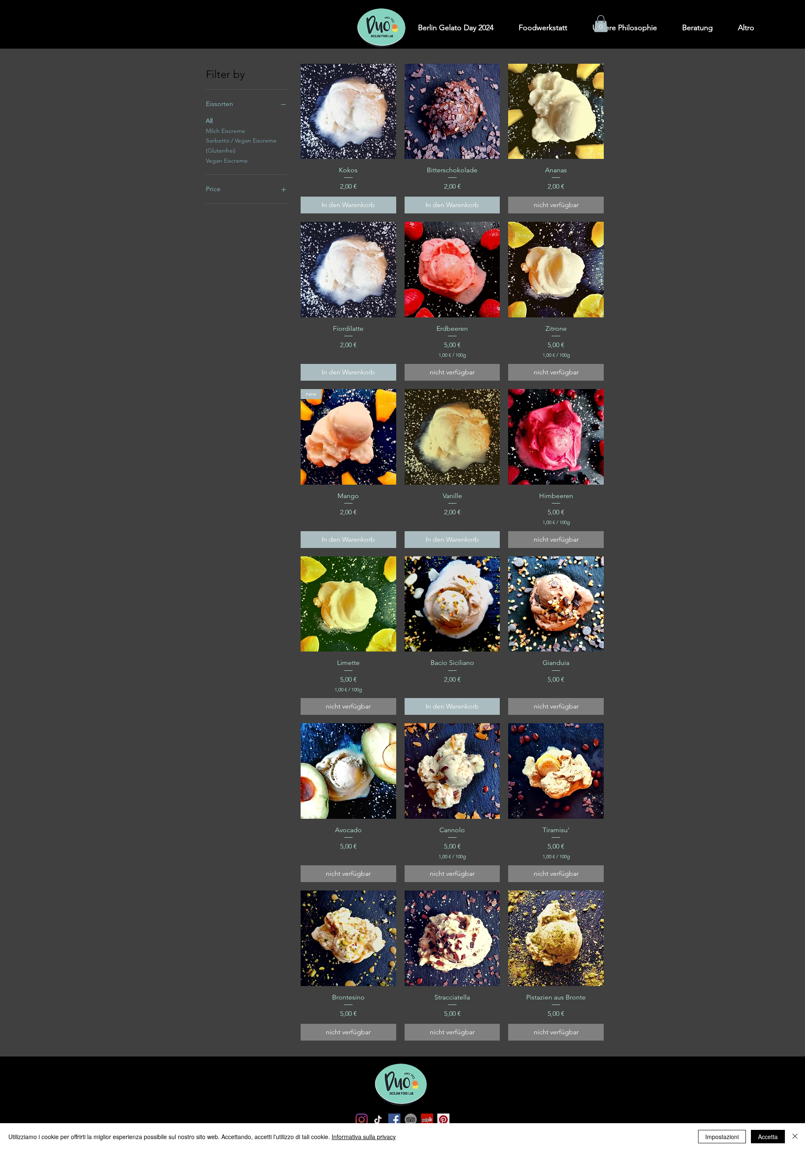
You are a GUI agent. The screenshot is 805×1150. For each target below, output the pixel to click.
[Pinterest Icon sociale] (443, 1120)
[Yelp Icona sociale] (427, 1120)
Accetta (768, 1136)
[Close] (795, 1136)
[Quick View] (348, 111)
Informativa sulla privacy (364, 1136)
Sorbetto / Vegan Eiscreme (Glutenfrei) (241, 145)
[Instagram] (362, 1120)
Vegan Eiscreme (227, 160)
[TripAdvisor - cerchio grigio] (411, 1120)
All (209, 121)
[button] (601, 23)
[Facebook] (394, 1120)
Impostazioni (722, 1136)
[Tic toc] (378, 1120)
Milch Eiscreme (225, 131)
